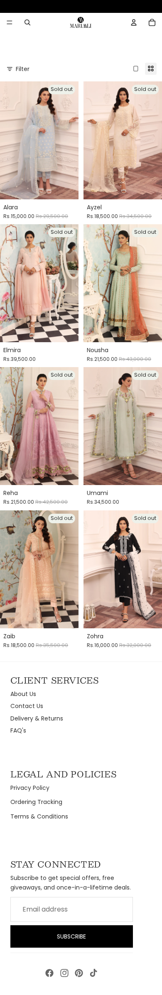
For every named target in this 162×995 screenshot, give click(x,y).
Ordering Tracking (36, 802)
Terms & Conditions (39, 816)
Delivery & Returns (36, 718)
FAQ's (18, 730)
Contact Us (26, 706)
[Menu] (9, 22)
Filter (22, 69)
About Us (23, 694)
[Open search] (27, 22)
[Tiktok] (93, 973)
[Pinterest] (79, 973)
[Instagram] (64, 973)
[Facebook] (49, 973)
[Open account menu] (134, 22)
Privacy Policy (29, 788)
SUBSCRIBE (71, 936)
